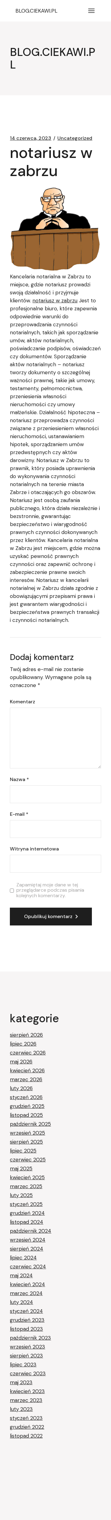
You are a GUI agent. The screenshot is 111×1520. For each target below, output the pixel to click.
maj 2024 (21, 1275)
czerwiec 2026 (28, 1052)
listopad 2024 (26, 1222)
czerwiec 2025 (28, 1159)
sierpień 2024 (26, 1248)
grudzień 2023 (27, 1320)
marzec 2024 (26, 1293)
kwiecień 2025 (27, 1177)
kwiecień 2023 (27, 1391)
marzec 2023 (26, 1400)
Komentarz (22, 702)
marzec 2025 (26, 1186)
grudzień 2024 (27, 1213)
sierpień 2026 (26, 1034)
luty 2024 (21, 1302)
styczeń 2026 (26, 1097)
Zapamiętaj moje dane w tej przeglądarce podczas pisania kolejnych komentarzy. (50, 890)
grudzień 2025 (27, 1106)
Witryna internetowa (34, 849)
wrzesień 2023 (27, 1346)
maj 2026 (21, 1061)
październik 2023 (30, 1337)
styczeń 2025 (26, 1204)
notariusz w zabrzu (54, 300)
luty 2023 (21, 1409)
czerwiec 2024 (28, 1266)
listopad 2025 (26, 1115)
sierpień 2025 (26, 1141)
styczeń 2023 (26, 1418)
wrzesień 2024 (27, 1239)
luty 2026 (21, 1088)
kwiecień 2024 (27, 1284)
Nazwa (19, 779)
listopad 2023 (26, 1329)
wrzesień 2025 (27, 1132)
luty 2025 (21, 1195)
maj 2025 (21, 1168)
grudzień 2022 (27, 1427)
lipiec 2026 (23, 1043)
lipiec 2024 (23, 1257)
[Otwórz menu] (91, 11)
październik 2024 (30, 1230)
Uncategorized (74, 138)
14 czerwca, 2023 (30, 138)
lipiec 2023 (23, 1364)
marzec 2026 (26, 1079)
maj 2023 (21, 1382)
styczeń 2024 (26, 1311)
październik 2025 (30, 1124)
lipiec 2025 (23, 1150)
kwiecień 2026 (27, 1070)
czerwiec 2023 (28, 1373)
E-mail (19, 814)
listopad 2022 (26, 1435)
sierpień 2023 (26, 1355)
